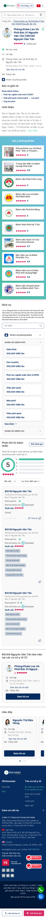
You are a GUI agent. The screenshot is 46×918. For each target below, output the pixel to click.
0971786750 (33, 849)
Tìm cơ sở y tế (33, 781)
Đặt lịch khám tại (12, 505)
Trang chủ (6, 21)
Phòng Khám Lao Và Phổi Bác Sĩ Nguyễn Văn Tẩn (26, 668)
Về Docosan (8, 781)
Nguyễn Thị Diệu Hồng (23, 722)
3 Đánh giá (31, 44)
